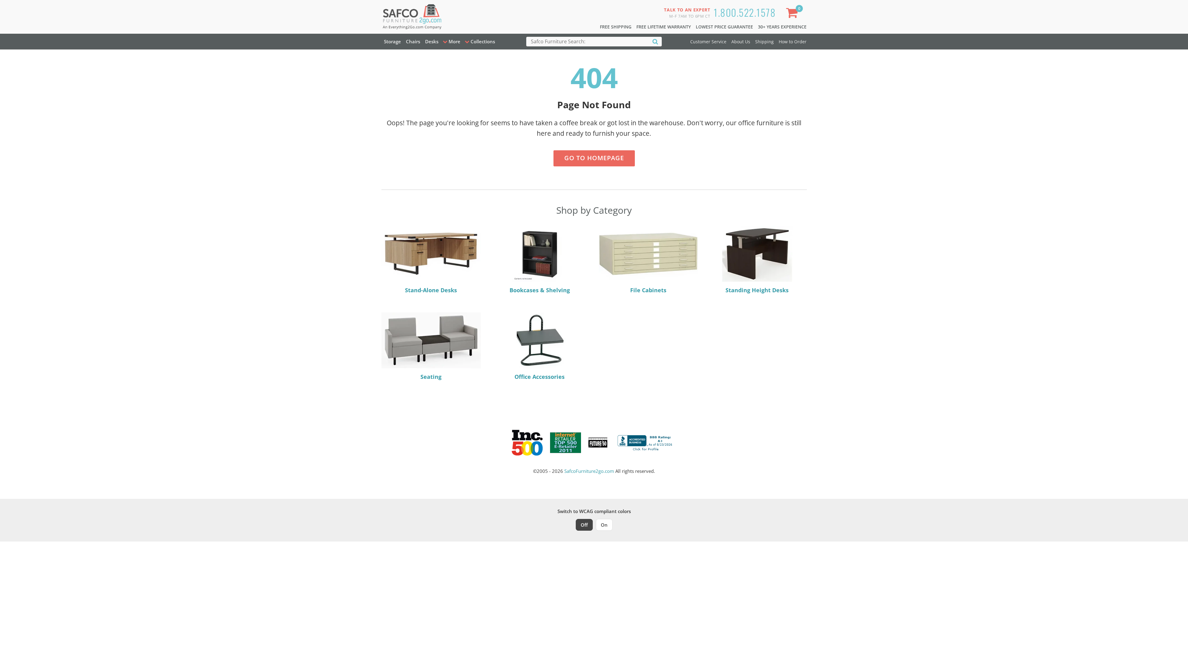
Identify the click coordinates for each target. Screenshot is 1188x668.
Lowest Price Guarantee (724, 27)
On (604, 525)
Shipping (764, 42)
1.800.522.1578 (745, 12)
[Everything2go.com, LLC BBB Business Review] (646, 442)
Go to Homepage (594, 158)
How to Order (793, 42)
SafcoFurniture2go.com (589, 471)
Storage (392, 41)
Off (584, 525)
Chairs (413, 41)
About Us (740, 42)
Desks (431, 41)
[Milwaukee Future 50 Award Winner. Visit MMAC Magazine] (597, 442)
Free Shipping (615, 27)
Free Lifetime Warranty (663, 27)
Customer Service (708, 42)
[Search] (655, 41)
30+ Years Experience (782, 27)
